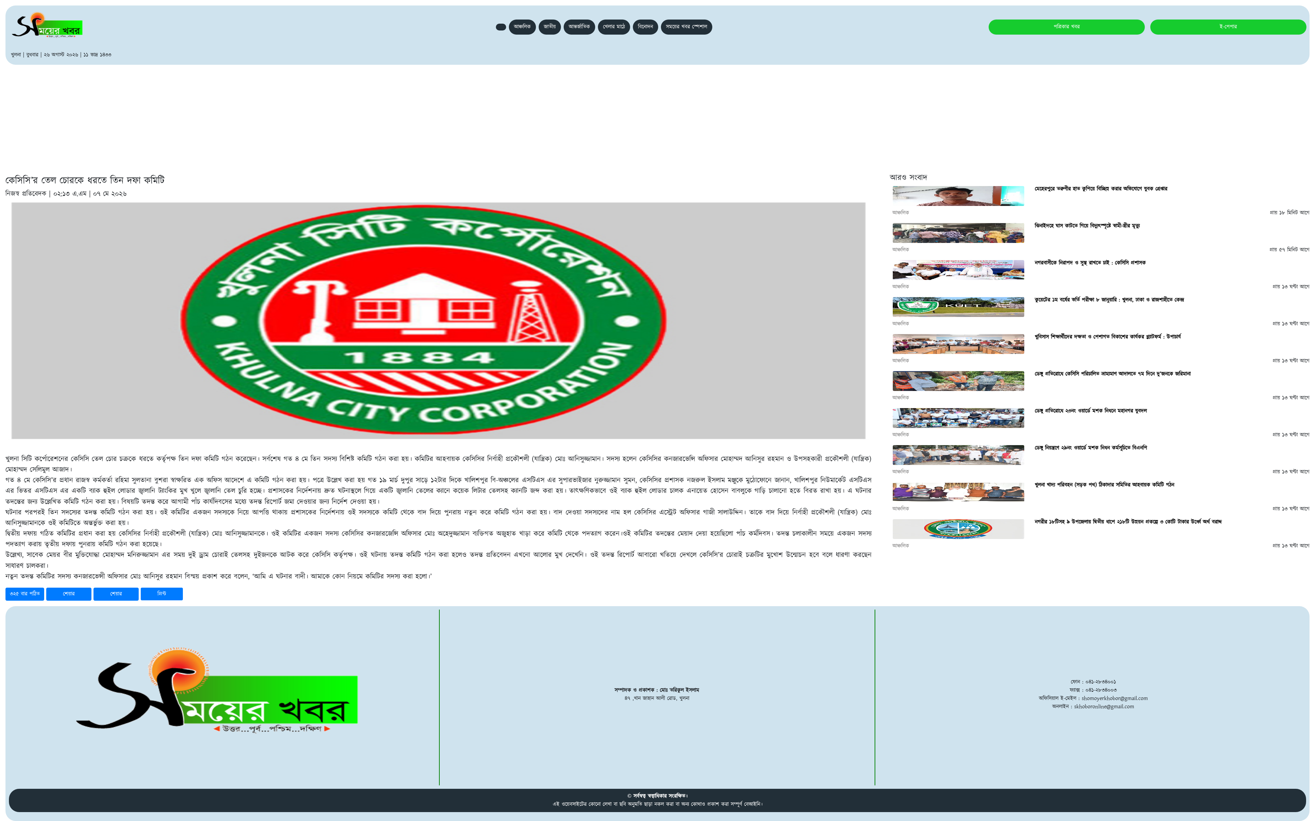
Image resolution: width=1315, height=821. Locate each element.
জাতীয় (550, 27)
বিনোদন (645, 27)
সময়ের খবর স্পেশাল (686, 27)
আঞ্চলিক (522, 27)
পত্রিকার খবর (1067, 27)
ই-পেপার (1228, 27)
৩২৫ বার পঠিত (25, 594)
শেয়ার (69, 594)
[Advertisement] (657, 116)
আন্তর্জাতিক (579, 27)
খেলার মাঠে (614, 27)
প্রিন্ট (162, 594)
